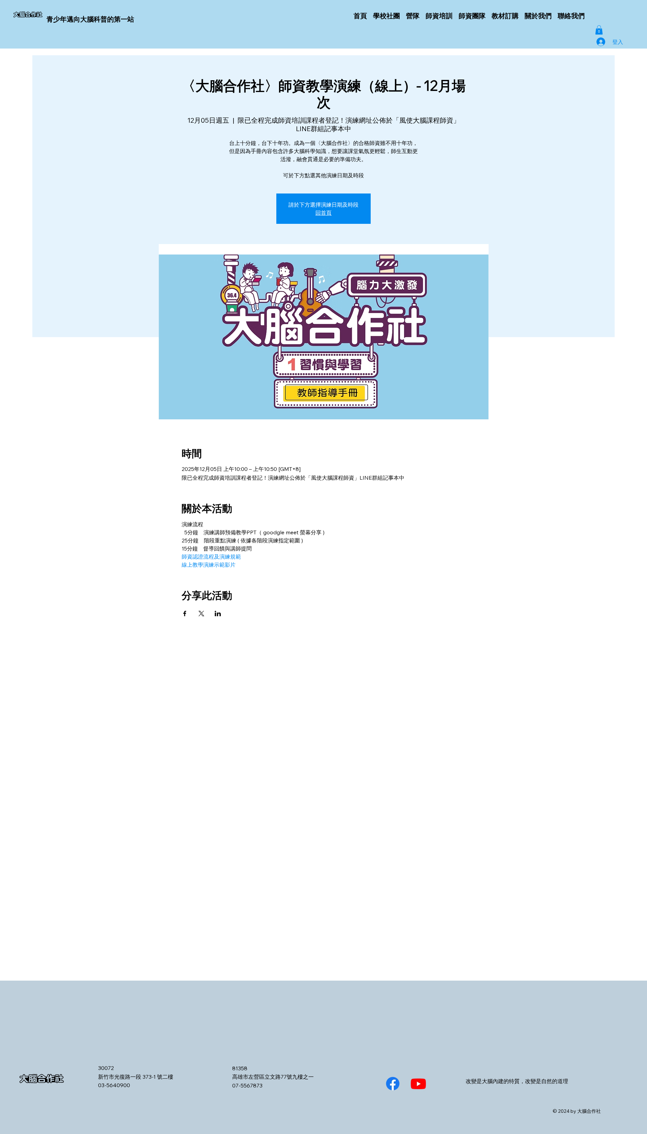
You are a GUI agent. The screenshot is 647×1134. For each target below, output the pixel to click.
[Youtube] (418, 1084)
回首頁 (323, 212)
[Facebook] (393, 1084)
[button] (599, 29)
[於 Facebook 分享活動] (185, 613)
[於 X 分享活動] (201, 613)
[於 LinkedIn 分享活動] (218, 613)
